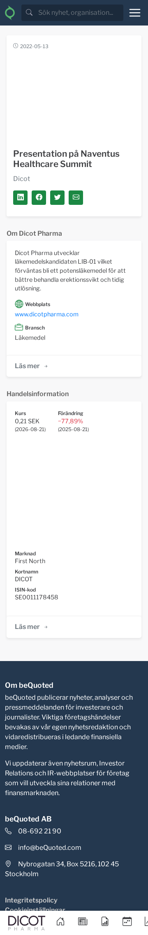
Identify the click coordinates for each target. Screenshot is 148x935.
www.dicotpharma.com (47, 314)
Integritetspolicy (31, 900)
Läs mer (27, 366)
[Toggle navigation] (135, 13)
